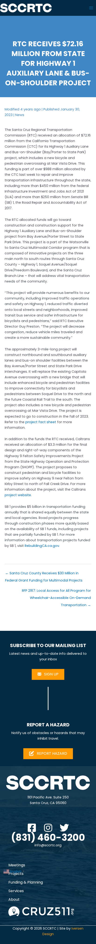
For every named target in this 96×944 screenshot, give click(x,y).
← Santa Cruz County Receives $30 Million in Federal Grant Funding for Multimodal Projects (43, 574)
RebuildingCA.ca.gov (42, 545)
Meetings (16, 865)
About (14, 899)
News (19, 115)
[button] (32, 828)
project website (18, 495)
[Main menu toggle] (91, 8)
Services (16, 891)
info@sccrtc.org (48, 845)
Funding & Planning (25, 882)
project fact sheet (40, 422)
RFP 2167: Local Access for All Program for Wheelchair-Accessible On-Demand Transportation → (56, 591)
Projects (16, 873)
